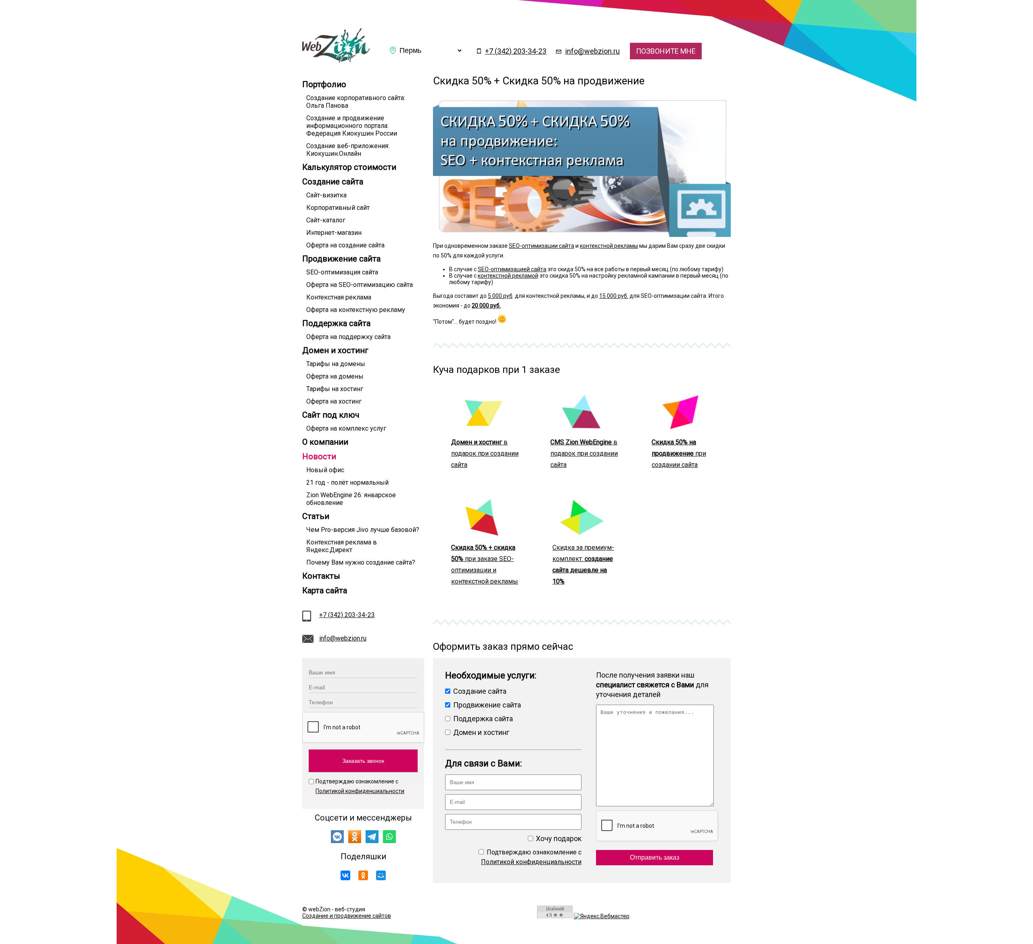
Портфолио (324, 84)
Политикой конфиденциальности (360, 791)
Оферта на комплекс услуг (346, 428)
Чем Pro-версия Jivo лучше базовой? (362, 530)
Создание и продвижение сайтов (346, 916)
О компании (325, 442)
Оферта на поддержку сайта (348, 337)
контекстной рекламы (609, 246)
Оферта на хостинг (334, 401)
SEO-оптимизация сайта (342, 272)
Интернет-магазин (334, 233)
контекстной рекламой (508, 275)
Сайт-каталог (325, 220)
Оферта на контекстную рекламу (355, 310)
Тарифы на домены (335, 364)
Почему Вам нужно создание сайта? (360, 562)
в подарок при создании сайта (485, 453)
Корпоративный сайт (338, 207)
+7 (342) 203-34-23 (515, 51)
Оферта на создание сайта (345, 245)
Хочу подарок (557, 838)
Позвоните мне (666, 51)
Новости (319, 456)
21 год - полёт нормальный (347, 482)
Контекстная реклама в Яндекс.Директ (341, 546)
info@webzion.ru (592, 51)
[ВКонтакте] (345, 875)
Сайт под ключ (331, 415)
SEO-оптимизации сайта (541, 246)
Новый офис (325, 470)
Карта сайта (324, 590)
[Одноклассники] (363, 875)
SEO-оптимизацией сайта (512, 269)
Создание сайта (332, 181)
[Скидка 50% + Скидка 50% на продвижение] (336, 60)
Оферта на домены (335, 376)
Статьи (315, 516)
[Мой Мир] (381, 875)
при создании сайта (679, 453)
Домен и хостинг (335, 350)
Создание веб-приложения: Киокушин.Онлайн (347, 149)
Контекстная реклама (338, 297)
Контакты (321, 576)
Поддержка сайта (336, 323)
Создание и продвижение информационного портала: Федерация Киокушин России (351, 125)
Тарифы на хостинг (334, 389)
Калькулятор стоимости (349, 167)
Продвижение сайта (341, 259)
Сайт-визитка (326, 195)
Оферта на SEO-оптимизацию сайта (359, 285)
